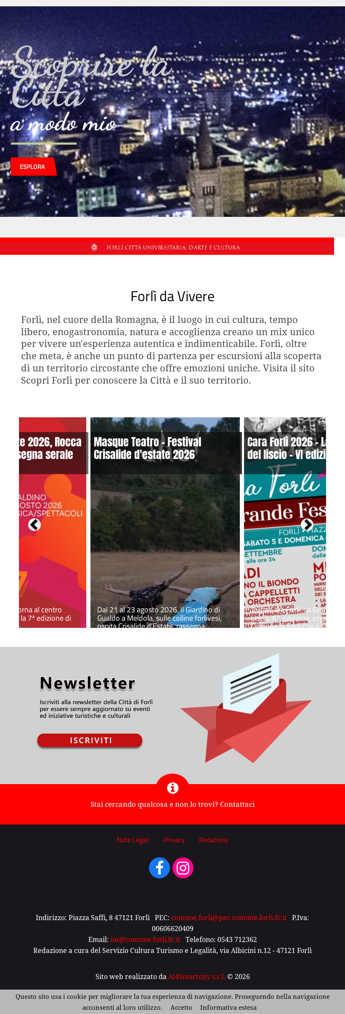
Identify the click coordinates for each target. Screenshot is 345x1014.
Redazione (213, 840)
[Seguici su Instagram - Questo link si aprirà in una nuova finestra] (183, 872)
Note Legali (133, 840)
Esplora (32, 166)
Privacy (174, 840)
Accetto (181, 1007)
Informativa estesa (228, 1007)
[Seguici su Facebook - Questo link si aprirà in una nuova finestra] (159, 872)
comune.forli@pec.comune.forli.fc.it (229, 917)
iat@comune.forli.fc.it (145, 939)
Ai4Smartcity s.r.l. (197, 976)
